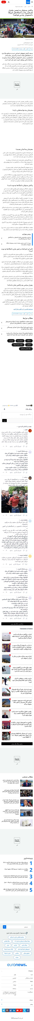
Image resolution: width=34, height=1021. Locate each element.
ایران (8, 945)
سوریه (17, 957)
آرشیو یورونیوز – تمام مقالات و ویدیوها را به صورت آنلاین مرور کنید (9, 993)
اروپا (32, 975)
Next (31, 982)
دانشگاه (29, 341)
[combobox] (17, 927)
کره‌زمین (14, 978)
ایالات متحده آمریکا (18, 345)
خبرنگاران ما (30, 992)
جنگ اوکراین (7, 941)
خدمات (31, 1000)
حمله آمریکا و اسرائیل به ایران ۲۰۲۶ (22, 941)
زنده (4, 2)
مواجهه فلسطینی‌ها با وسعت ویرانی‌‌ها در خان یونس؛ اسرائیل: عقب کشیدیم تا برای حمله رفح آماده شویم (19, 334)
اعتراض (29, 345)
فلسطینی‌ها (20, 341)
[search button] (4, 927)
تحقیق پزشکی (26, 953)
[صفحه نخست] (32, 6)
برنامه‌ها (14, 989)
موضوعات (30, 971)
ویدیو (31, 989)
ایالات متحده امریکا (19, 6)
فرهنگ (14, 985)
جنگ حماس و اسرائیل (26, 349)
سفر (32, 985)
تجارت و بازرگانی (29, 978)
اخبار (29, 6)
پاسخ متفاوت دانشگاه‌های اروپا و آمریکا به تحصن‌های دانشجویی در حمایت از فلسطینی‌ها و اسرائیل (19, 322)
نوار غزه (11, 341)
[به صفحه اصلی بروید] (28, 2)
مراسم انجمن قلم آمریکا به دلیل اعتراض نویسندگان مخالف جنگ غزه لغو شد (20, 328)
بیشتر (31, 1004)
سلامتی (17, 953)
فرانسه (15, 945)
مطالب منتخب (27, 777)
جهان (25, 6)
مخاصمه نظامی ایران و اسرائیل (17, 937)
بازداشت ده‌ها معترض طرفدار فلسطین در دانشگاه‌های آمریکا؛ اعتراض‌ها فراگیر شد (19, 238)
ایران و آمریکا (7, 953)
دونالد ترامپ (24, 945)
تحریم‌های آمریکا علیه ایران (24, 949)
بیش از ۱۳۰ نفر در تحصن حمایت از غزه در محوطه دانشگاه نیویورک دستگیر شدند (18, 244)
